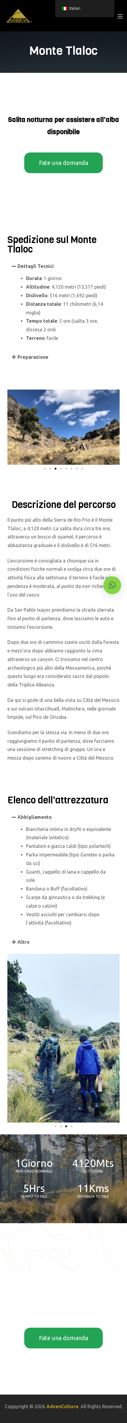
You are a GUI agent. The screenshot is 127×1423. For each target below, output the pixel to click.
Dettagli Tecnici (35, 266)
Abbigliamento (34, 817)
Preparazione (32, 357)
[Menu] (120, 15)
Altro (23, 942)
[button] (63, 266)
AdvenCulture (62, 1406)
